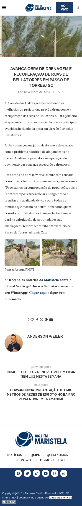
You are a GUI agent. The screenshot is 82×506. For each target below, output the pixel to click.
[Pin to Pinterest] (46, 319)
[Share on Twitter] (41, 319)
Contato (25, 460)
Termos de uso (52, 460)
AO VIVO (64, 7)
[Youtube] (45, 473)
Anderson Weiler (45, 336)
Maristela (51, 280)
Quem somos (57, 455)
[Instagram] (54, 473)
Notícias (14, 455)
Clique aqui (37, 292)
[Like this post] (32, 319)
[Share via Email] (51, 319)
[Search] (77, 8)
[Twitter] (27, 473)
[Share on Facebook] (37, 319)
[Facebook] (18, 473)
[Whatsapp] (63, 473)
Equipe (34, 455)
